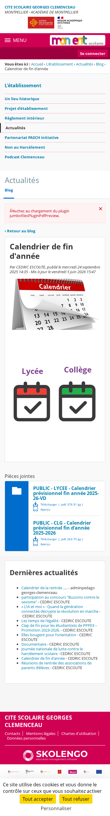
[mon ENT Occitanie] (77, 40)
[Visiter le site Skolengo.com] (55, 759)
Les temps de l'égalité (39, 620)
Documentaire (33, 644)
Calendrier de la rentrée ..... (44, 587)
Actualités (84, 64)
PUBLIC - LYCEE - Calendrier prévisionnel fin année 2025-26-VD (66, 493)
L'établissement (59, 64)
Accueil (37, 64)
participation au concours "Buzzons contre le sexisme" (60, 600)
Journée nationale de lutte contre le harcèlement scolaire (52, 651)
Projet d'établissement (26, 108)
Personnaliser (56, 808)
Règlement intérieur (24, 118)
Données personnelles (26, 738)
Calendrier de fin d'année (43, 658)
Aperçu (41, 509)
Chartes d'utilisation (78, 733)
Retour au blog (20, 231)
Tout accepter (38, 799)
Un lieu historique (22, 98)
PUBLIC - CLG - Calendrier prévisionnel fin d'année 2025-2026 (62, 528)
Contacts (12, 733)
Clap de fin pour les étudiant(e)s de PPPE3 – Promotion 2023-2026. (59, 628)
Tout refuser (75, 799)
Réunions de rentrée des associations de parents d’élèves (56, 665)
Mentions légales (40, 733)
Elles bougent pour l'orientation (48, 634)
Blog (100, 64)
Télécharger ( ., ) (62, 504)
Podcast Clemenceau (25, 156)
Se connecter (92, 53)
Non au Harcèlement (25, 147)
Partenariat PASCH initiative (32, 137)
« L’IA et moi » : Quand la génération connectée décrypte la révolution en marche (59, 609)
